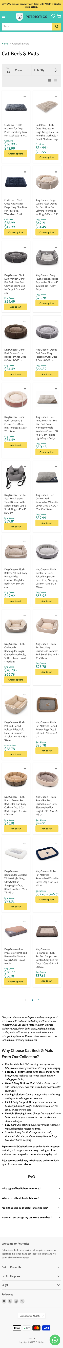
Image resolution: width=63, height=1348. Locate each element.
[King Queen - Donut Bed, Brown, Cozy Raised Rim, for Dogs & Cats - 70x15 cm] (16, 331)
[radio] (49, 81)
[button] (59, 16)
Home (5, 43)
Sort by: (14, 70)
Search (31, 1338)
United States (30, 1315)
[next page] (39, 1000)
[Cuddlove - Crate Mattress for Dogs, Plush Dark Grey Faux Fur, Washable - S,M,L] (16, 107)
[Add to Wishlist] (25, 96)
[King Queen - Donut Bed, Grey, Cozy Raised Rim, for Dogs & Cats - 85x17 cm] (47, 331)
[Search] (56, 26)
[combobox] (27, 26)
